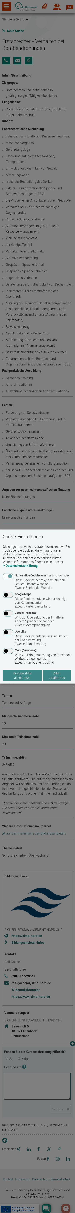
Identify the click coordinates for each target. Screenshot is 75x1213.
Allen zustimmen (57, 675)
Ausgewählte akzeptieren (22, 675)
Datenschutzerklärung (22, 565)
